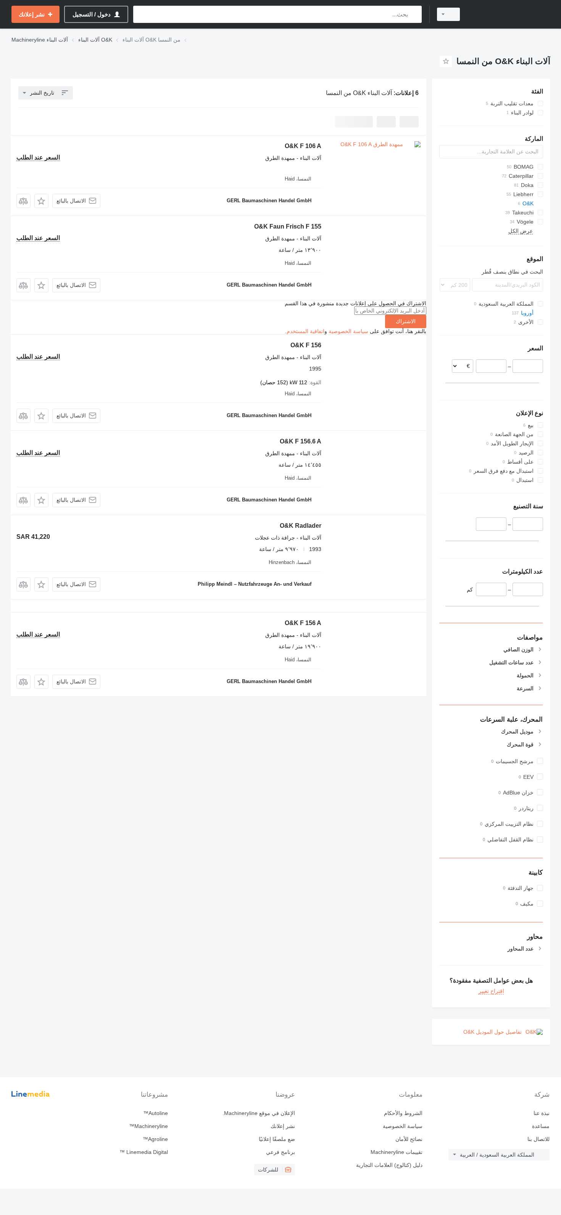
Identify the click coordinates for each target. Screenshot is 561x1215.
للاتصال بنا (538, 1139)
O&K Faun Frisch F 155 (287, 226)
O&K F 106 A (303, 146)
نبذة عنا (542, 1113)
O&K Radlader (300, 525)
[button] (41, 201)
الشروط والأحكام (403, 1113)
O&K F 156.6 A (300, 441)
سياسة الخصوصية (348, 331)
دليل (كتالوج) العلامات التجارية (389, 1165)
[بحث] (414, 14)
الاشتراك (406, 321)
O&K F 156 (305, 345)
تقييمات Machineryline (396, 1152)
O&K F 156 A (303, 623)
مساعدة (541, 1126)
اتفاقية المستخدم (305, 331)
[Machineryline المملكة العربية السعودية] (509, 14)
